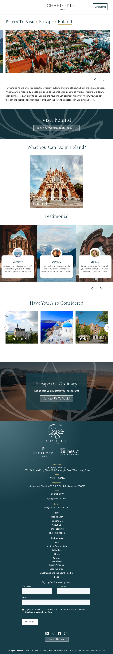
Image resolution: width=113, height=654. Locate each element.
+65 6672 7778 (56, 494)
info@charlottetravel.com (56, 507)
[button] (22, 7)
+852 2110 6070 (57, 478)
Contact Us (100, 6)
